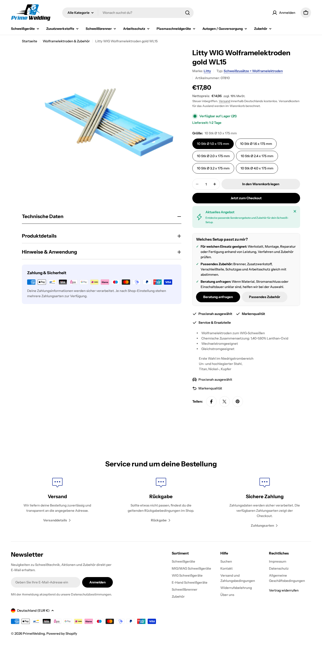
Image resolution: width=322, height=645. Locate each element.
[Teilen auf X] (224, 401)
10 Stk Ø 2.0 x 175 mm (213, 156)
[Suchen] (187, 12)
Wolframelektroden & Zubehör (66, 41)
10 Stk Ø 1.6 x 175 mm (256, 144)
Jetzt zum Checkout (246, 198)
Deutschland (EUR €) (33, 610)
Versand (224, 101)
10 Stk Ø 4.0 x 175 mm (257, 168)
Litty (207, 71)
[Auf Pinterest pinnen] (237, 401)
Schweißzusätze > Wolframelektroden (253, 71)
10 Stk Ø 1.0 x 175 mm (213, 144)
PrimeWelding (34, 633)
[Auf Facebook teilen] (211, 401)
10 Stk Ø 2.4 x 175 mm (257, 156)
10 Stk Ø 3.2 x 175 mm (213, 168)
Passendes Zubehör (264, 297)
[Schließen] (295, 211)
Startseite (29, 41)
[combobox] (128, 12)
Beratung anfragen (218, 297)
